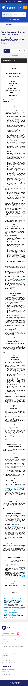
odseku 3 (12, 287)
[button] (26, 32)
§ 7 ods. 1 (14, 488)
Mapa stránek (5, 649)
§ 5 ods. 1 (5, 604)
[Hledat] (23, 14)
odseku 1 (14, 526)
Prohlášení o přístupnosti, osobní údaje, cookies (13, 646)
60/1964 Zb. (21, 574)
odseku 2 (19, 393)
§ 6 (13, 448)
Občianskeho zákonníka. (17, 598)
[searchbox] (16, 14)
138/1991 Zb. (6, 596)
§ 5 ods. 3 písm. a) (9, 600)
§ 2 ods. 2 (23, 410)
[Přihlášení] (25, 7)
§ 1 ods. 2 (14, 410)
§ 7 (6, 560)
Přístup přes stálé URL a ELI (8, 663)
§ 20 (24, 572)
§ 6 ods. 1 (8, 488)
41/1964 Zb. (14, 569)
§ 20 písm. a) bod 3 (7, 607)
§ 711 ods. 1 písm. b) (8, 598)
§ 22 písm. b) (22, 607)
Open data (4, 657)
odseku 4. (20, 221)
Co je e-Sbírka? (5, 641)
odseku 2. (21, 280)
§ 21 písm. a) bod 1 (15, 607)
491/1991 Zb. (20, 600)
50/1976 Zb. (14, 614)
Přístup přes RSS (6, 655)
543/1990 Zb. (20, 608)
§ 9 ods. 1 (20, 488)
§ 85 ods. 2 (6, 614)
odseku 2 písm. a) (21, 283)
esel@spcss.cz (5, 671)
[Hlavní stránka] (2, 24)
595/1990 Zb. (6, 605)
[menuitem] (20, 7)
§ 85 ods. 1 (6, 617)
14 (13, 560)
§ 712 (5, 610)
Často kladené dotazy (7, 643)
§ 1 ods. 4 (18, 487)
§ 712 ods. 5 (6, 612)
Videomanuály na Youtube (9, 633)
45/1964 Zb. (17, 561)
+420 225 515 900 (6, 674)
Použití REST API (6, 660)
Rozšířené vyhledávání (15, 19)
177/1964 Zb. (22, 567)
